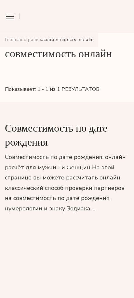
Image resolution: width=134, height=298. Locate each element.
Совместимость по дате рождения (56, 135)
